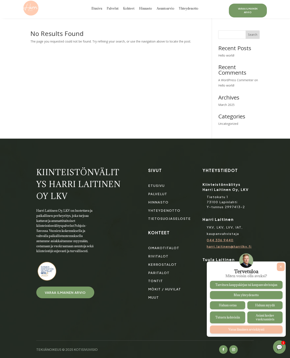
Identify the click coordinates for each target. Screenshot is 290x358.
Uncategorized (228, 124)
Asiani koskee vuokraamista (265, 317)
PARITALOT (159, 273)
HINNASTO (158, 202)
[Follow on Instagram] (233, 349)
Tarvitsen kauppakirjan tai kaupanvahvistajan (246, 285)
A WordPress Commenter (235, 80)
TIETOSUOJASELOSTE (169, 218)
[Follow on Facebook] (223, 349)
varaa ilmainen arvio (65, 292)
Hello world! (226, 55)
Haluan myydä (265, 305)
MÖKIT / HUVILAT (164, 289)
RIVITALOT (158, 256)
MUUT (153, 297)
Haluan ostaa (228, 305)
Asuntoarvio (165, 8)
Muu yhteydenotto (246, 295)
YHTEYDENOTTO (164, 210)
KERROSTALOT (162, 264)
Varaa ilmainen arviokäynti (246, 329)
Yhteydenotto (188, 8)
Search (252, 35)
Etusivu (97, 8)
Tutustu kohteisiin (227, 317)
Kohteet (128, 8)
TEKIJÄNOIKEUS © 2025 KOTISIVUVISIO (67, 349)
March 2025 (226, 105)
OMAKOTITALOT (163, 248)
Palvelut (112, 8)
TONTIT (155, 281)
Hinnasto (145, 8)
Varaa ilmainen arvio (248, 10)
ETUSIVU (156, 185)
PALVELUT (157, 194)
